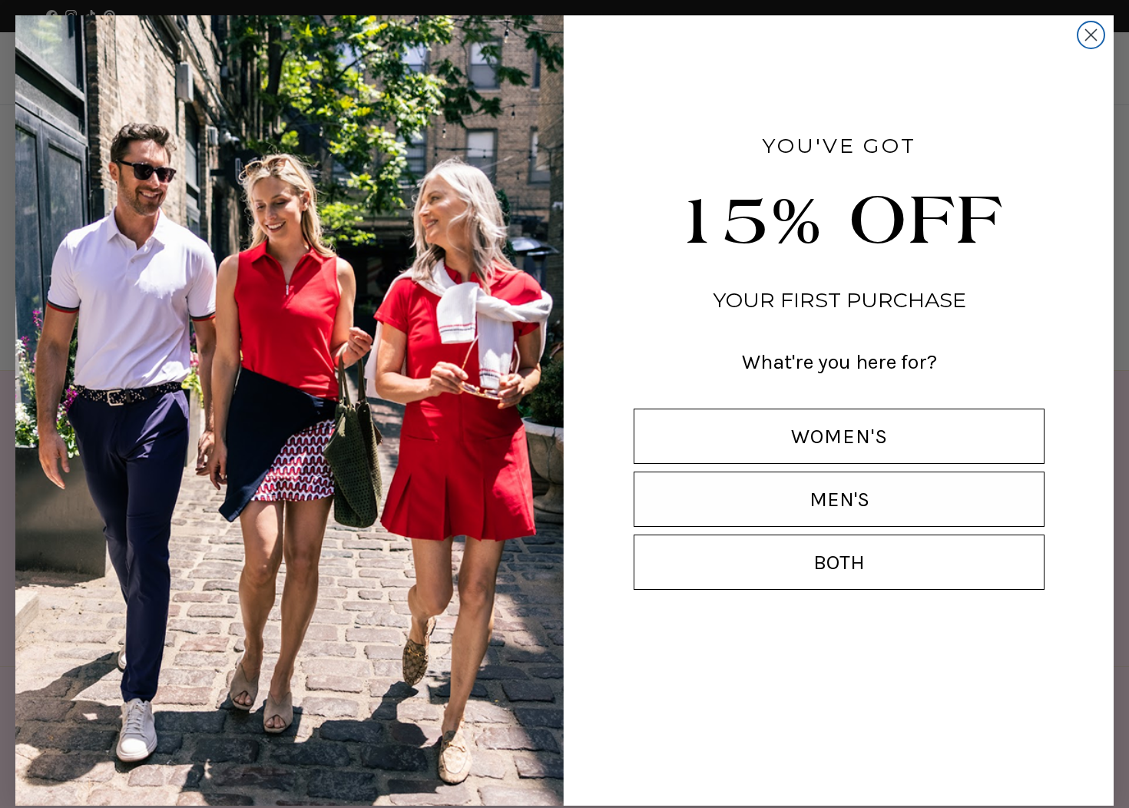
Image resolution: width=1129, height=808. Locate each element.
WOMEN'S (839, 436)
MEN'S (839, 499)
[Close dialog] (1091, 35)
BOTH (839, 562)
